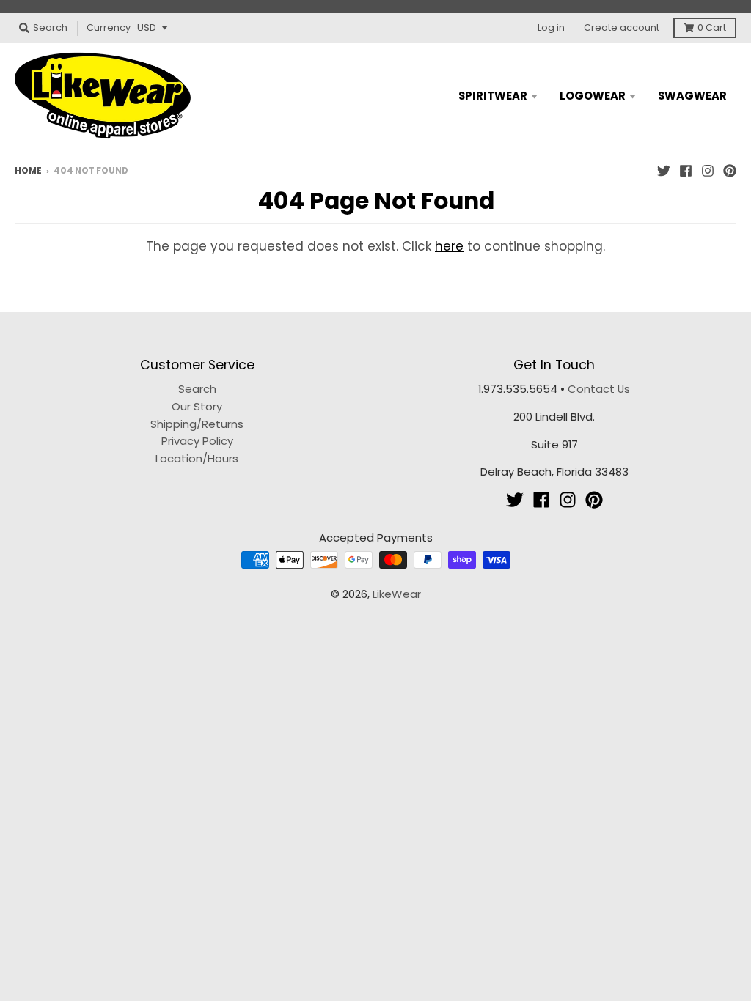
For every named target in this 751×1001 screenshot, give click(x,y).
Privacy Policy (197, 440)
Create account (621, 27)
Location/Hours (196, 458)
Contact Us (599, 388)
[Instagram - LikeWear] (707, 170)
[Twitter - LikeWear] (663, 170)
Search (197, 388)
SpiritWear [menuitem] (492, 95)
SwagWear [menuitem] (692, 95)
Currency (109, 27)
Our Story (197, 406)
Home (28, 171)
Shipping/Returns (196, 424)
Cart (711, 27)
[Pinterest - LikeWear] (729, 170)
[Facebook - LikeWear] (685, 170)
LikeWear (397, 594)
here (449, 246)
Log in (551, 27)
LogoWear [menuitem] (593, 95)
